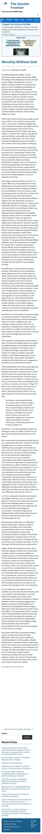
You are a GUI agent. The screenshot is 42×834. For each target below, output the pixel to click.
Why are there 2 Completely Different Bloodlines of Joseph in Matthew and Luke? (16, 789)
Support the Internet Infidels (17, 24)
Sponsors (21, 37)
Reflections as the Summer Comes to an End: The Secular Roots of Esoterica (16, 767)
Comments (19, 667)
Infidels (9, 19)
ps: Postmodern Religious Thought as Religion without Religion (16, 758)
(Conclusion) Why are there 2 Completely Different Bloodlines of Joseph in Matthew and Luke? (15, 774)
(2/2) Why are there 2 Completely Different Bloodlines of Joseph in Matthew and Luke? (14, 781)
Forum (29, 19)
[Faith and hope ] (25, 729)
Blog (16, 19)
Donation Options (9, 34)
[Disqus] (20, 697)
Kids (22, 19)
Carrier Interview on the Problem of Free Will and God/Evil (15, 795)
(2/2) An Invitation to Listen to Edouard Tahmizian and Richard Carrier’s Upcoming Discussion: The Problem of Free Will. (16, 802)
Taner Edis (6, 70)
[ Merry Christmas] (10, 729)
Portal (36, 19)
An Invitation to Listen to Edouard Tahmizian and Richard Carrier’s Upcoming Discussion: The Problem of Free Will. (16, 812)
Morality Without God (19, 62)
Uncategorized (7, 667)
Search (4, 733)
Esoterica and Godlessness (12, 763)
